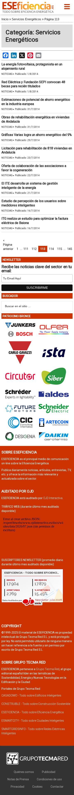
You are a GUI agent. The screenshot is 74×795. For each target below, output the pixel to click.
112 (34, 249)
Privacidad (17, 786)
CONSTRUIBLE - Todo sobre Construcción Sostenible (35, 703)
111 (25, 249)
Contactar (57, 786)
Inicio (4, 19)
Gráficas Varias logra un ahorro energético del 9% (36, 135)
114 (51, 249)
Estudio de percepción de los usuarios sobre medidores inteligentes (33, 203)
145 (69, 249)
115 (59, 249)
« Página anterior (8, 245)
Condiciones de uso (49, 779)
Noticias (6, 74)
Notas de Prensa (18, 779)
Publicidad (48, 772)
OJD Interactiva (52, 498)
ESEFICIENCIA (28, 7)
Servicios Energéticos (26, 19)
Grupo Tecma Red (47, 669)
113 (42, 249)
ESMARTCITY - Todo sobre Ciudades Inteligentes (32, 720)
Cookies (37, 786)
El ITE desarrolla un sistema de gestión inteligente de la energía (29, 185)
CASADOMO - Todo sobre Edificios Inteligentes (31, 695)
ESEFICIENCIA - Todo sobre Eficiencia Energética (32, 712)
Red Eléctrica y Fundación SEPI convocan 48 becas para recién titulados (33, 84)
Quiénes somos (24, 772)
